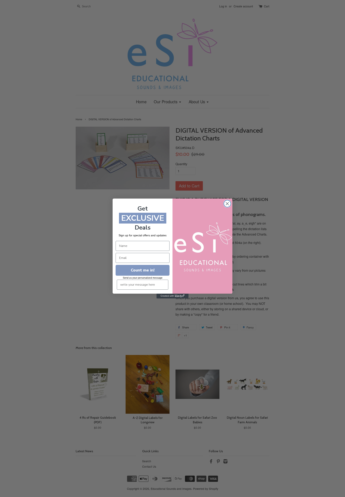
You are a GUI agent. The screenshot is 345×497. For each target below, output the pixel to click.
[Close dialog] (227, 203)
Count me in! (143, 270)
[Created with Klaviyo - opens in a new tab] (172, 296)
